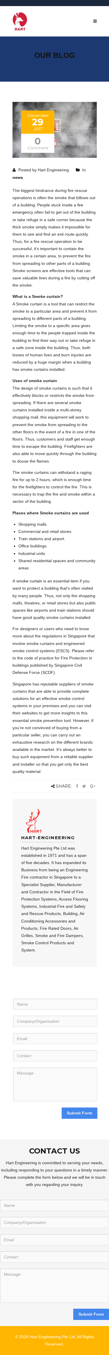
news (17, 177)
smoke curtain (29, 581)
